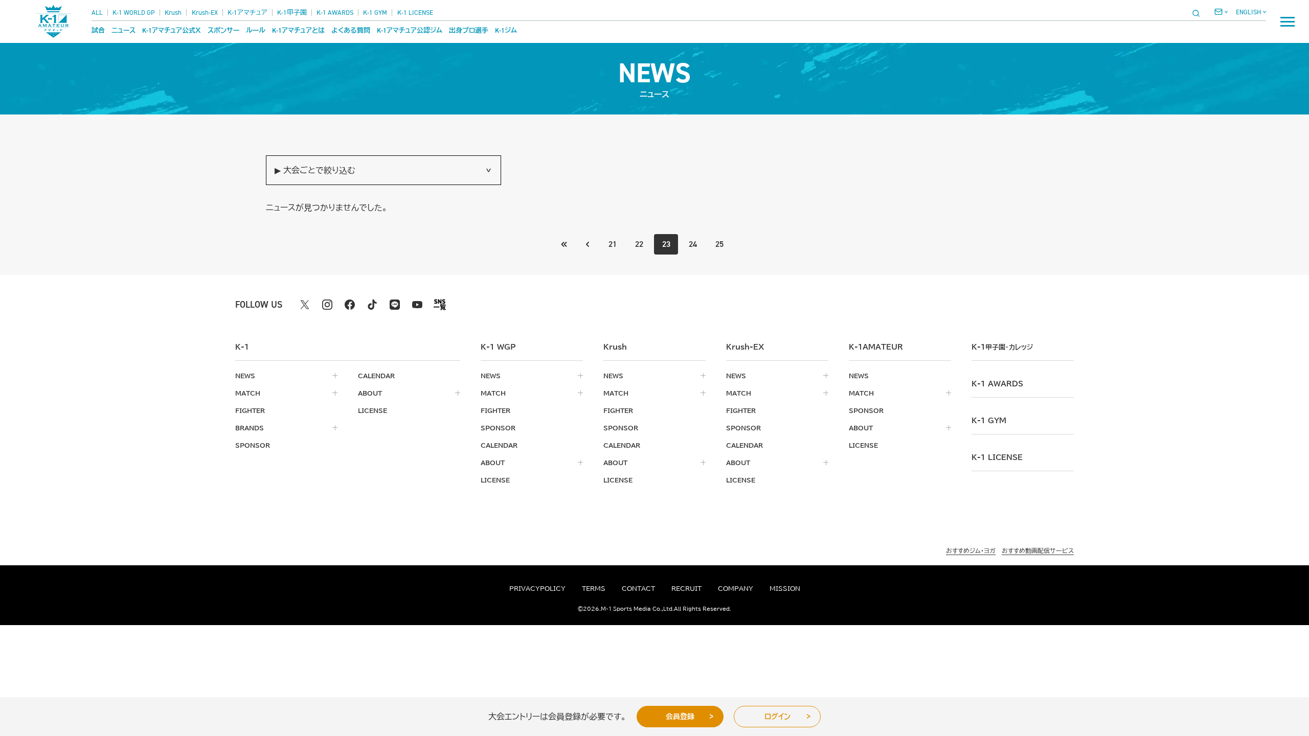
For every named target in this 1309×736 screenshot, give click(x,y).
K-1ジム (506, 30)
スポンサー (223, 30)
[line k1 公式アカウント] (395, 304)
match (247, 393)
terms (593, 588)
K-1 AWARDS (335, 12)
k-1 (1002, 347)
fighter (250, 410)
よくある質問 (350, 30)
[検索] (1199, 13)
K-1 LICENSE (415, 12)
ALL (97, 12)
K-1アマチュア (247, 12)
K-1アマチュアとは (298, 30)
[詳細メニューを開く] (1287, 21)
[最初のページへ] (587, 244)
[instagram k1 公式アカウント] (327, 304)
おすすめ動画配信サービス (1038, 550)
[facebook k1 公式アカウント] (350, 304)
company (735, 588)
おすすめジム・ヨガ (971, 550)
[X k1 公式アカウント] (305, 304)
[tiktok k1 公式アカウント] (372, 304)
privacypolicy (537, 588)
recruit (686, 588)
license (372, 410)
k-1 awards (997, 383)
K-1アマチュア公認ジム (409, 30)
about (370, 393)
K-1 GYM (375, 12)
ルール (255, 30)
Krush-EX (205, 12)
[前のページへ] (564, 244)
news (245, 376)
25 (719, 244)
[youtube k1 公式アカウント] (417, 304)
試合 (98, 30)
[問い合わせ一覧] (1221, 12)
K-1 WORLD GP (133, 12)
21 (612, 244)
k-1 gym (989, 420)
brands (249, 428)
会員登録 (680, 716)
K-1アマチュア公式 (171, 30)
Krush (173, 12)
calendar (376, 376)
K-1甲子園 (292, 12)
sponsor (252, 445)
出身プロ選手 (468, 30)
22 (639, 244)
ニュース (123, 30)
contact (638, 588)
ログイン (777, 716)
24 (693, 244)
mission (785, 588)
